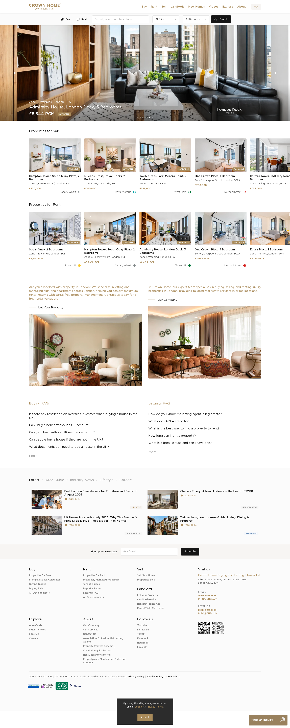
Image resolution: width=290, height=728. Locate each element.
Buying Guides (37, 584)
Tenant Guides (91, 584)
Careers (33, 638)
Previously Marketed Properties (101, 580)
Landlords (177, 6)
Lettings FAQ (91, 593)
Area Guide (251, 533)
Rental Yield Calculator (150, 608)
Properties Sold (146, 580)
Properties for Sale (40, 575)
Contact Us (89, 634)
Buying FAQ (36, 588)
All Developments (39, 593)
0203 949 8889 (207, 610)
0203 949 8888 (207, 596)
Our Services (90, 630)
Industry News (249, 507)
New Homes (196, 6)
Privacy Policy (136, 677)
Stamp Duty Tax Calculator (44, 580)
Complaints (173, 677)
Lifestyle (136, 507)
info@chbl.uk (207, 599)
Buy (144, 6)
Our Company (91, 625)
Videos (213, 6)
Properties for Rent (94, 575)
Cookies (139, 707)
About (241, 6)
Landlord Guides (146, 599)
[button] (144, 6)
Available (67, 114)
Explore (227, 6)
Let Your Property (147, 595)
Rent (154, 6)
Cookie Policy (155, 677)
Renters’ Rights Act (148, 604)
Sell (163, 6)
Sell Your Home (146, 575)
